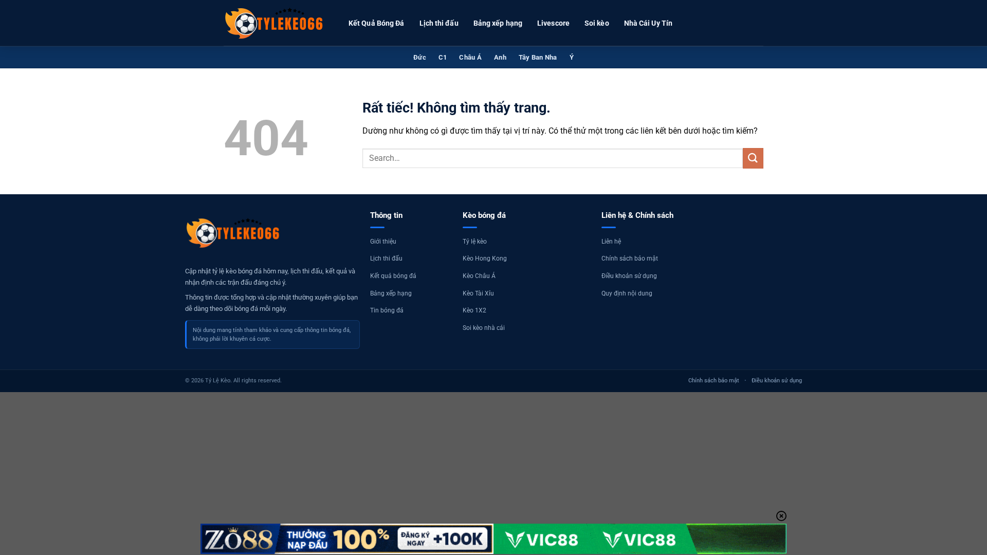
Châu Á (470, 57)
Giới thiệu (383, 241)
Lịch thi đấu (439, 23)
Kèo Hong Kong (485, 258)
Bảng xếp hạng (497, 23)
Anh (500, 57)
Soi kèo (596, 23)
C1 (442, 57)
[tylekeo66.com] (275, 23)
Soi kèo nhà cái (484, 327)
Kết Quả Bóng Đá (377, 23)
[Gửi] (753, 158)
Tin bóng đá (387, 310)
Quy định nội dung (626, 293)
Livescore (553, 23)
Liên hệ (611, 241)
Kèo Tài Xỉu (478, 293)
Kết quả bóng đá (393, 276)
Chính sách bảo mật (629, 258)
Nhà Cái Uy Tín (648, 23)
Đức (419, 57)
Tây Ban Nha (538, 57)
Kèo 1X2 (474, 310)
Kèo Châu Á (479, 276)
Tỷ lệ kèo (475, 241)
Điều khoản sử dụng (629, 276)
